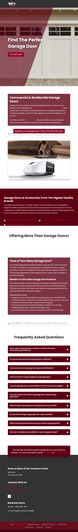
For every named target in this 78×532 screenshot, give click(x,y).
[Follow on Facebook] (9, 496)
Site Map (48, 527)
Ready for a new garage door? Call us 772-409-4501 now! (39, 131)
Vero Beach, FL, (31, 120)
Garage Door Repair (33, 524)
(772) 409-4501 (13, 486)
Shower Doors (29, 527)
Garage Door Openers (48, 524)
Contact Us (39, 527)
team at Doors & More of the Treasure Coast (47, 108)
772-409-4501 (16, 54)
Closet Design (62, 524)
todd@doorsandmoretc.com (17, 490)
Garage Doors (20, 524)
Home (12, 524)
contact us (47, 452)
